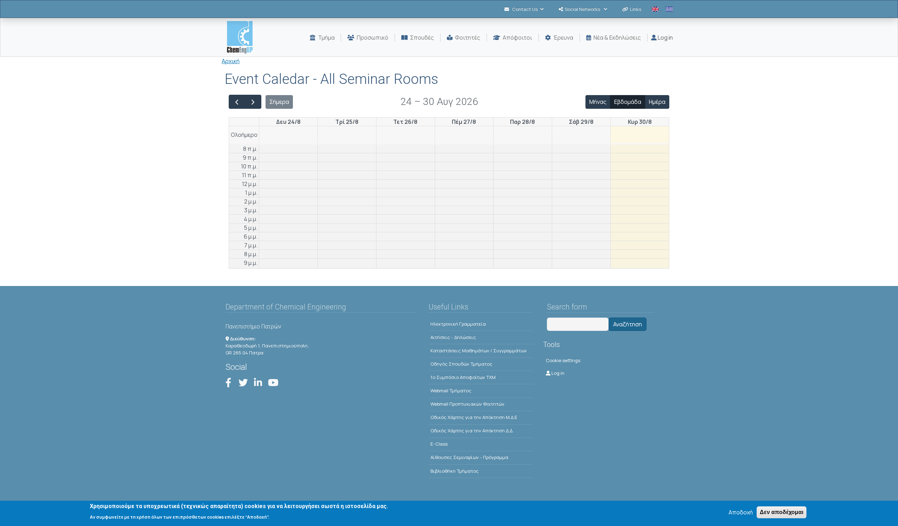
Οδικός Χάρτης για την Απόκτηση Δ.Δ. (472, 430)
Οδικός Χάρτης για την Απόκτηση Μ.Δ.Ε (473, 417)
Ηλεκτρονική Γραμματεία (458, 324)
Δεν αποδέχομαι (781, 512)
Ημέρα (657, 102)
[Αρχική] (242, 37)
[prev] (237, 102)
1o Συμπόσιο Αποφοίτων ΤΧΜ (463, 377)
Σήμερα (279, 102)
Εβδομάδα (627, 102)
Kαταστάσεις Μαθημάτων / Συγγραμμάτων (478, 350)
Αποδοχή (741, 512)
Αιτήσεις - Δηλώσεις (453, 337)
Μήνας (598, 102)
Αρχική (231, 61)
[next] (253, 102)
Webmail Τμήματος (450, 390)
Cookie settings (563, 360)
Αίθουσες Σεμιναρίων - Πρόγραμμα (469, 457)
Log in (665, 37)
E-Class (439, 444)
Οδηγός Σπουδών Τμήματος (461, 364)
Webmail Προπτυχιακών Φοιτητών (467, 404)
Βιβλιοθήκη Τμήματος (454, 471)
